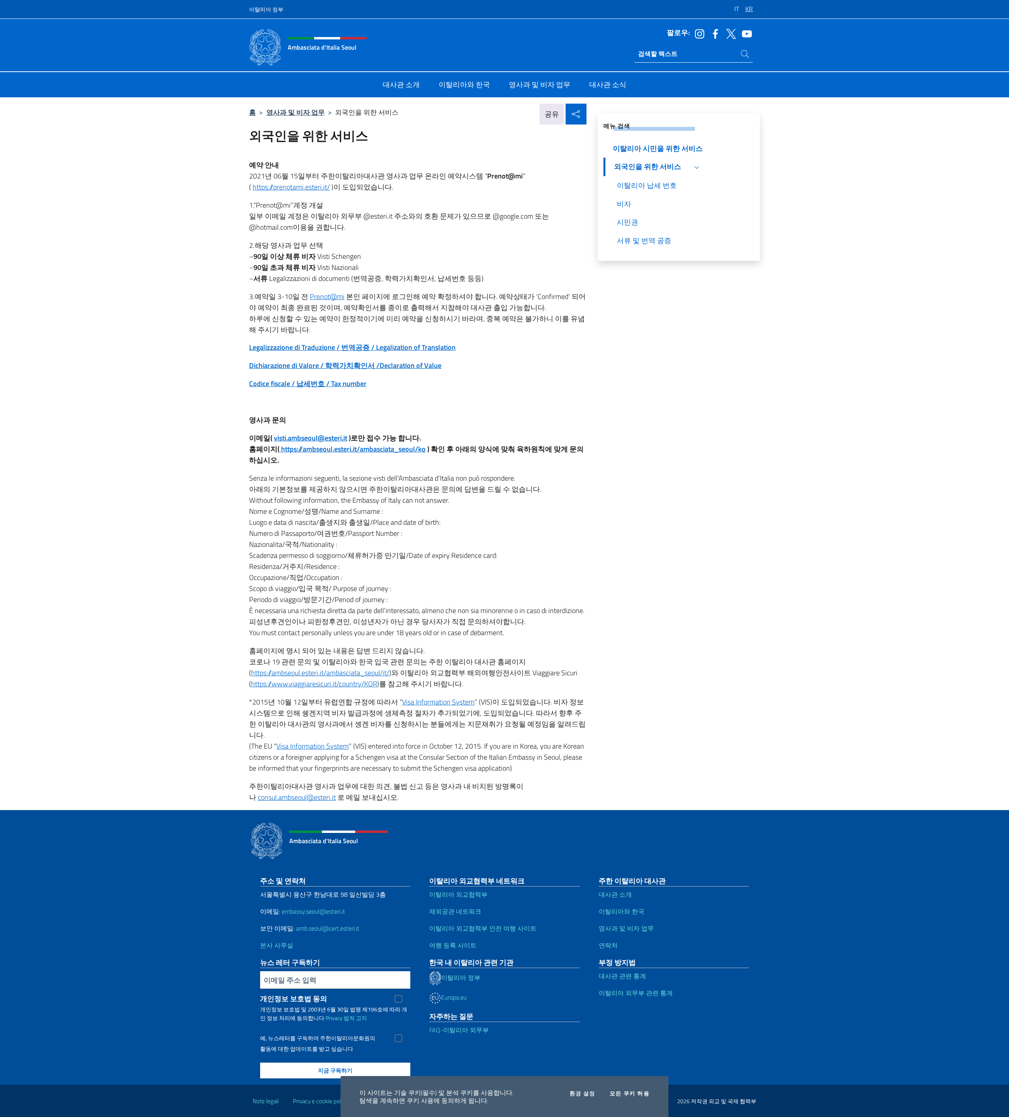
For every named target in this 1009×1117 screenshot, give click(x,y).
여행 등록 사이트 (453, 945)
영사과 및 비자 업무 (295, 112)
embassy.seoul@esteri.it (313, 911)
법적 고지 (355, 1018)
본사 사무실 (276, 945)
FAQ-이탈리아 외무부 (459, 1030)
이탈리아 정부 (266, 9)
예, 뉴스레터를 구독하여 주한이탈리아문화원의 (317, 1038)
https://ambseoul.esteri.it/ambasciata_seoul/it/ (320, 672)
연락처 (608, 945)
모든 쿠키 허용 (630, 1093)
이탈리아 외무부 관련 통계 (636, 993)
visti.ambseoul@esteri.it (310, 438)
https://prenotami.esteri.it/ (291, 187)
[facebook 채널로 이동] (713, 33)
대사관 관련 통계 (622, 976)
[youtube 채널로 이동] (745, 33)
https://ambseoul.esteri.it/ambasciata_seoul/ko (352, 449)
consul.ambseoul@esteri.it (297, 797)
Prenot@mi (327, 296)
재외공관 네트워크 (455, 911)
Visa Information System (438, 702)
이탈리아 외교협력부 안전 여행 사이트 (482, 928)
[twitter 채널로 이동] (729, 33)
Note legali (266, 1101)
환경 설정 (583, 1093)
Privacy (334, 1018)
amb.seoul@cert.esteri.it (327, 928)
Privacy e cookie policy (320, 1101)
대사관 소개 (615, 894)
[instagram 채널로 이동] (698, 33)
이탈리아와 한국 (621, 911)
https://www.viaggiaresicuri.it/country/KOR (314, 683)
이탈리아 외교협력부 (458, 894)
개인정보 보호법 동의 (293, 998)
